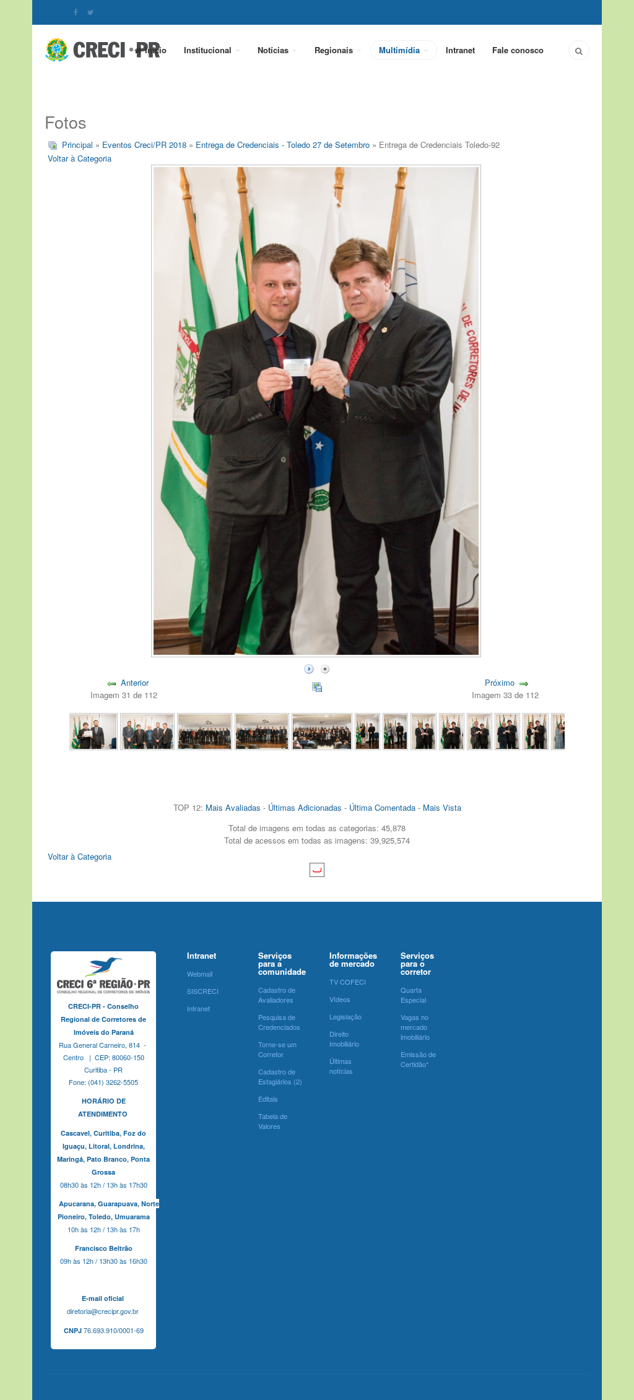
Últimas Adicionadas (305, 807)
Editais (268, 1099)
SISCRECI (203, 991)
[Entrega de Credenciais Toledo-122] (262, 730)
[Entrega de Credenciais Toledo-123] (204, 730)
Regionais (335, 50)
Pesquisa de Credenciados (279, 1022)
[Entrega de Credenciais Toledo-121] (322, 730)
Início (156, 50)
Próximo (500, 682)
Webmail (199, 974)
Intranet (460, 50)
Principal (77, 144)
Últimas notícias (341, 1066)
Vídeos (339, 999)
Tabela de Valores (272, 1121)
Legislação (345, 1016)
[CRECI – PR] (103, 49)
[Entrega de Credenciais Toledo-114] (479, 730)
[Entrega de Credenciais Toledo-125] (90, 730)
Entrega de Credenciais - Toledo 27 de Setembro (283, 144)
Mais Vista (442, 807)
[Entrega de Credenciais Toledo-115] (451, 730)
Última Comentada (382, 807)
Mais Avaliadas (233, 807)
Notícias (274, 50)
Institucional (209, 50)
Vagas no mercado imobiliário (415, 1027)
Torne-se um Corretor (277, 1049)
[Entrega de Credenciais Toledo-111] (563, 730)
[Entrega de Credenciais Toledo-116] (423, 730)
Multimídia (400, 50)
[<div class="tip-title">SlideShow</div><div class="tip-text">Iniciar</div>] (309, 667)
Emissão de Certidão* (418, 1059)
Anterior (135, 682)
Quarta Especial (413, 995)
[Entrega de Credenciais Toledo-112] (535, 730)
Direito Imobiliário (344, 1038)
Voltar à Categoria (79, 158)
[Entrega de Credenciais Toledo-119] (367, 730)
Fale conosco (518, 50)
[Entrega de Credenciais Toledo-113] (507, 730)
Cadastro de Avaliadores (276, 995)
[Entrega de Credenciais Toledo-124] (147, 730)
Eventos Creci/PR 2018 (144, 144)
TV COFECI (347, 982)
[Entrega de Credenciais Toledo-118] (395, 730)
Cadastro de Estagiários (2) (280, 1076)
